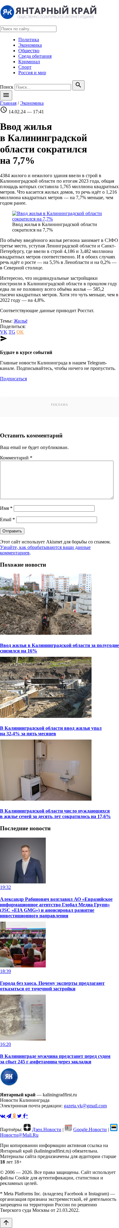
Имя (6, 508)
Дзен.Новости (46, 1129)
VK (3, 331)
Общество (28, 50)
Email (7, 519)
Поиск (6, 87)
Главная (8, 103)
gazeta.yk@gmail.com (85, 1105)
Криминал (29, 61)
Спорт (24, 67)
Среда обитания (35, 56)
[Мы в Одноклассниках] (15, 1116)
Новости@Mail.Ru (19, 1135)
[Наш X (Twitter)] (20, 1116)
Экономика (30, 45)
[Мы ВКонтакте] (3, 1116)
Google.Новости (90, 1129)
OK (20, 331)
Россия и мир (32, 72)
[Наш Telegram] (9, 1116)
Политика (28, 39)
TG (12, 331)
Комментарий (16, 457)
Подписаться (13, 378)
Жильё (20, 320)
